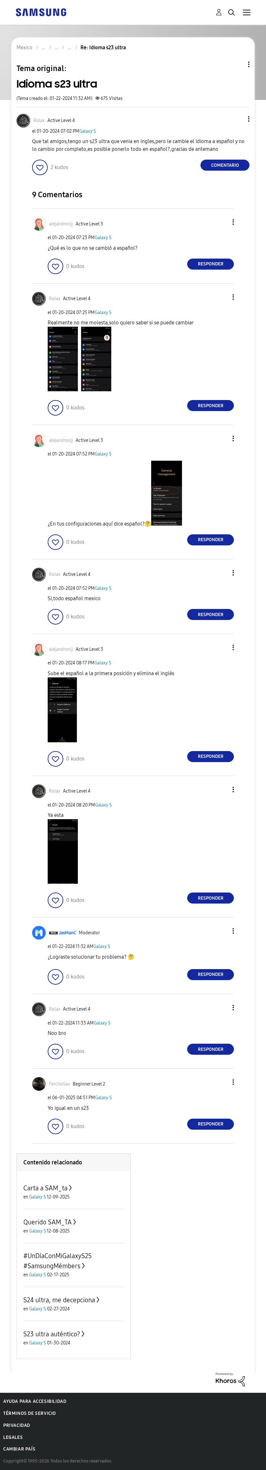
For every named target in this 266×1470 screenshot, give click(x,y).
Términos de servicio (29, 1413)
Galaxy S (87, 131)
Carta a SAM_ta (45, 1188)
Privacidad (16, 1425)
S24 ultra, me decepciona (59, 1300)
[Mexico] (41, 12)
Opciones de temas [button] (237, 64)
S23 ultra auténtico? (51, 1334)
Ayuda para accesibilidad (34, 1401)
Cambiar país (19, 1449)
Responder (211, 264)
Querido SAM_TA (47, 1222)
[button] (238, 119)
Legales (13, 1437)
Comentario (225, 165)
